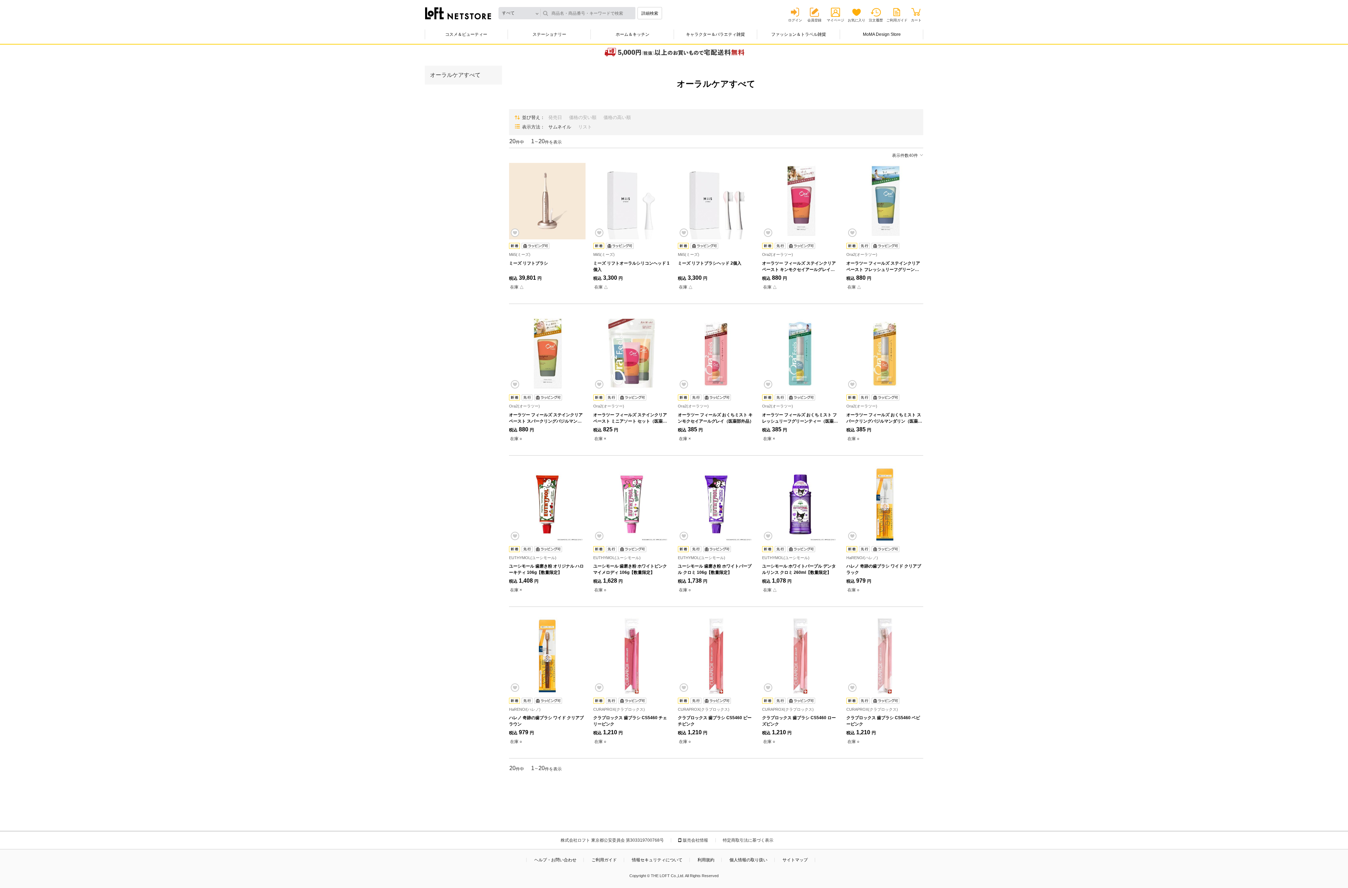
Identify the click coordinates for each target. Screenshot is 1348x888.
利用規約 (706, 860)
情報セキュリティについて (657, 860)
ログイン (795, 20)
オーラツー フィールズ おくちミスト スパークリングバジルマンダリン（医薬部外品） (884, 421)
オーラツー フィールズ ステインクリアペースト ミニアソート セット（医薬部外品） (630, 421)
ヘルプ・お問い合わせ (555, 860)
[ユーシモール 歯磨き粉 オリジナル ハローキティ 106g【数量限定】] (547, 504)
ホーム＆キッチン (632, 34)
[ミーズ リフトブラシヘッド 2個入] (716, 201)
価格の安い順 (582, 117)
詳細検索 (649, 13)
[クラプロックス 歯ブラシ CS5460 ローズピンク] (800, 655)
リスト (585, 127)
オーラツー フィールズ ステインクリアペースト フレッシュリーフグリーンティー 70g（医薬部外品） (883, 269)
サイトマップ (795, 860)
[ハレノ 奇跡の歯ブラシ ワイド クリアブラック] (884, 504)
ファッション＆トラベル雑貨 (798, 34)
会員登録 (814, 20)
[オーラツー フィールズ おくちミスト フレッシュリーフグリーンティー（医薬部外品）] (800, 352)
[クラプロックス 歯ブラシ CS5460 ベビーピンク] (884, 655)
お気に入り (856, 20)
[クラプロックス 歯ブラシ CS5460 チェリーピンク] (631, 655)
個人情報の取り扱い (748, 860)
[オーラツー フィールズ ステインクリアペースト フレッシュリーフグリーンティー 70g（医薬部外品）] (884, 201)
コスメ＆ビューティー (466, 34)
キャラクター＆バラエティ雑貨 (715, 34)
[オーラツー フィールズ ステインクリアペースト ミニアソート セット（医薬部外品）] (631, 352)
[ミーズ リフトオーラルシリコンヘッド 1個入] (631, 201)
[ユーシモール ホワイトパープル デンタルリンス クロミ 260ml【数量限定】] (800, 504)
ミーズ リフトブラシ (528, 263)
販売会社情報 (695, 840)
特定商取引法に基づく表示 (748, 840)
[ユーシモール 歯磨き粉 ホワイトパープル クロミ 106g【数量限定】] (716, 504)
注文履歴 (876, 20)
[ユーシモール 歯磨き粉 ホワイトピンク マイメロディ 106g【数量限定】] (631, 504)
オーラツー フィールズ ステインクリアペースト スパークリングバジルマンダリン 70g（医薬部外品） (546, 421)
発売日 (555, 117)
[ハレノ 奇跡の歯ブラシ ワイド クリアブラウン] (547, 655)
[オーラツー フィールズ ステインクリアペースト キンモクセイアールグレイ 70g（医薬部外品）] (800, 201)
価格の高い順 (617, 117)
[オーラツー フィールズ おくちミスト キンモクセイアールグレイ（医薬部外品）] (716, 352)
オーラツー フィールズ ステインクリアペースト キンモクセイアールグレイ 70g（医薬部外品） (799, 269)
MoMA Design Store (882, 34)
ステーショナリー (549, 34)
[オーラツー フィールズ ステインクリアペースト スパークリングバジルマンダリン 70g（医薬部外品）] (547, 352)
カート (916, 20)
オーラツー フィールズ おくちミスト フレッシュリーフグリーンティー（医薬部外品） (800, 421)
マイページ (835, 20)
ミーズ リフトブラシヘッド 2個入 (709, 263)
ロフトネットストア (458, 13)
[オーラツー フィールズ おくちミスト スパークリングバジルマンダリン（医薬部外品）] (884, 352)
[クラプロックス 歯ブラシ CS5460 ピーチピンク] (716, 655)
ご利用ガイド (896, 20)
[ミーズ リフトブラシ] (547, 201)
